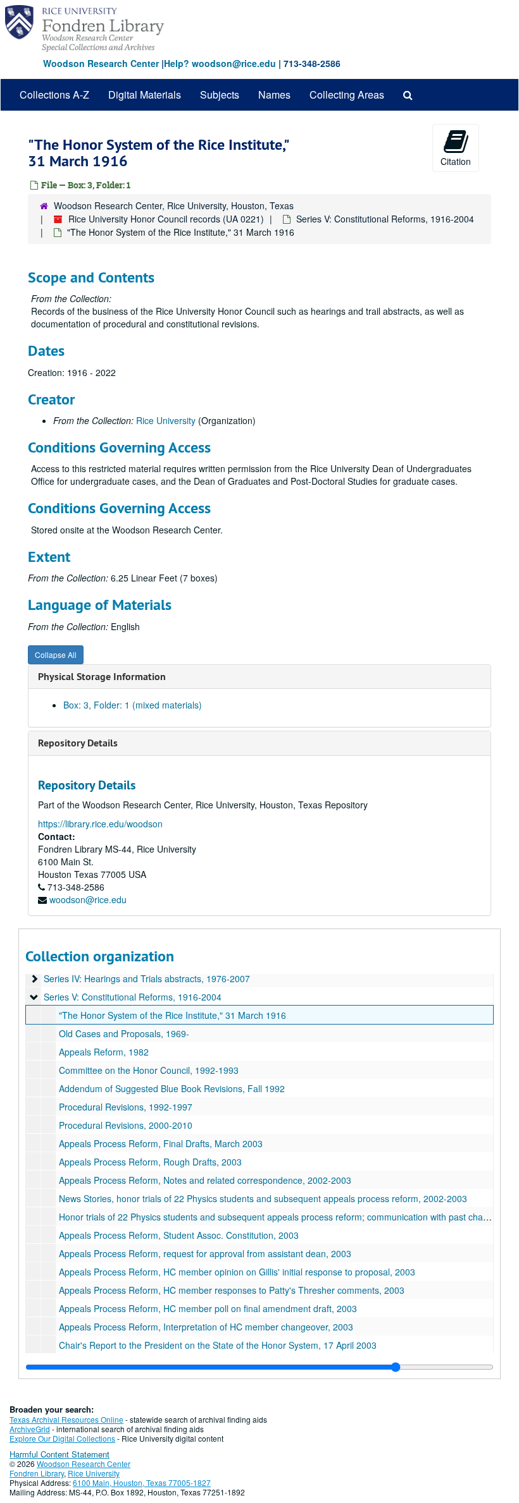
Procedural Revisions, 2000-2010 (125, 1125)
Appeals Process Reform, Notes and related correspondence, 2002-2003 (205, 1180)
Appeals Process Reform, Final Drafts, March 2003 (161, 1143)
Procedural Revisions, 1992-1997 (125, 1106)
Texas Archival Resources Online (66, 1419)
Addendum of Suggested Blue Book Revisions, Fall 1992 (172, 1088)
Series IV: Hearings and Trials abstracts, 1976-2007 (147, 978)
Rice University (166, 420)
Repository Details (78, 743)
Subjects (219, 94)
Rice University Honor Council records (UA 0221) (166, 218)
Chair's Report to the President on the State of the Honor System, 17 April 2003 (218, 1345)
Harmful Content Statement (59, 1454)
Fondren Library (36, 1473)
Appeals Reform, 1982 (104, 1051)
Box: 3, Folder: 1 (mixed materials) (132, 704)
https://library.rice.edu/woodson (100, 823)
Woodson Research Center (101, 63)
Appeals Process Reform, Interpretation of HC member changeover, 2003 (206, 1326)
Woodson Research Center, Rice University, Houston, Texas (174, 205)
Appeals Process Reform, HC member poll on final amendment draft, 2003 (208, 1308)
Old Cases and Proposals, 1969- (124, 1033)
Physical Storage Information (102, 676)
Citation (456, 161)
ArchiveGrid (29, 1428)
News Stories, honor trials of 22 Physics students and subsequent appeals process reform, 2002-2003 (263, 1198)
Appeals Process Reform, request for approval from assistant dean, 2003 (205, 1253)
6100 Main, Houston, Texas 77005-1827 (142, 1482)
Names (274, 94)
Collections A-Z (54, 94)
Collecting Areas (347, 94)
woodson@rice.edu (88, 899)
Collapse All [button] (56, 654)
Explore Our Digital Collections (62, 1438)
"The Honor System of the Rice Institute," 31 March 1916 (172, 1015)
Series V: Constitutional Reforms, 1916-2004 (385, 218)
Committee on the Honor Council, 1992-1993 (149, 1070)
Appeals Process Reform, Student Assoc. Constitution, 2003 (179, 1235)
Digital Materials (144, 94)
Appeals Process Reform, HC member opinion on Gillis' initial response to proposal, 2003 (237, 1271)
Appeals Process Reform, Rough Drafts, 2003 (150, 1161)
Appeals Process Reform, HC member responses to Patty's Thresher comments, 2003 (231, 1290)
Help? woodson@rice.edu (220, 63)
